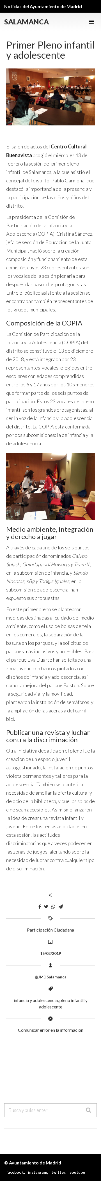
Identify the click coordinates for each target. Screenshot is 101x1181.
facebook (15, 1172)
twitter (58, 1172)
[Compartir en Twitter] (46, 906)
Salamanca (26, 21)
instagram (37, 1172)
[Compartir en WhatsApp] (53, 906)
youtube (77, 1172)
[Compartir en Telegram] (60, 906)
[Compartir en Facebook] (39, 906)
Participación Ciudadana (50, 929)
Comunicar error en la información (50, 1030)
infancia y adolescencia (36, 1000)
